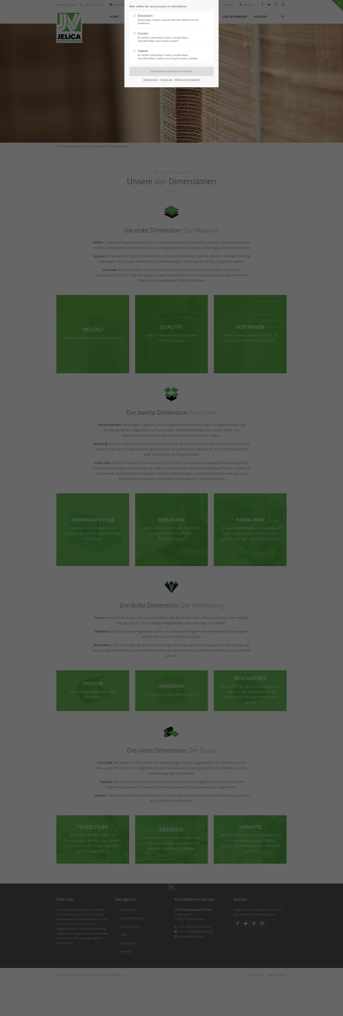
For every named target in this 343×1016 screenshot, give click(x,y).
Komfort (163, 37)
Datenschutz (150, 79)
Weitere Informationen (187, 79)
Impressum (166, 79)
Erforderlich (168, 19)
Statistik (168, 54)
